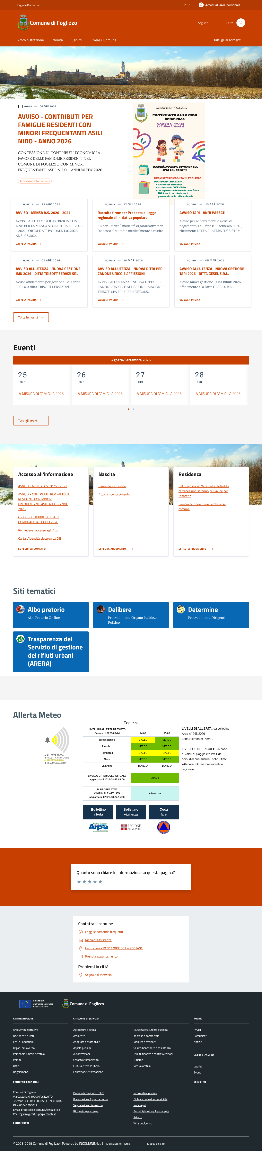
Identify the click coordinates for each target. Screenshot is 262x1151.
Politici (17, 1060)
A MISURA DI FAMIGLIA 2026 (41, 393)
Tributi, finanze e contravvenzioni (153, 1054)
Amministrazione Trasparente (151, 1111)
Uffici (16, 1066)
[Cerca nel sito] (240, 22)
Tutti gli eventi (28, 420)
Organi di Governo (24, 1048)
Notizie (198, 1042)
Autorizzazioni (81, 1054)
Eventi (197, 1072)
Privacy (137, 1117)
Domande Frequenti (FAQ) (88, 1093)
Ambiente (79, 1036)
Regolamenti (20, 1072)
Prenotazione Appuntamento (90, 1099)
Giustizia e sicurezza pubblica (150, 1029)
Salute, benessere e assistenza (152, 1048)
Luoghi (198, 1066)
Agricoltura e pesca (84, 1029)
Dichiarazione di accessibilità (150, 1099)
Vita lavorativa (142, 1066)
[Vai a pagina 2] (133, 409)
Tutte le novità (28, 317)
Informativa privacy (145, 1093)
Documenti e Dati (23, 1036)
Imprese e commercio (146, 1036)
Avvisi (197, 1029)
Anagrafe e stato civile (86, 1042)
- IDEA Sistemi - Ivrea (117, 1144)
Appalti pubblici (82, 1048)
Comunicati (200, 1036)
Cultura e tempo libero (86, 1066)
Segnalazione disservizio (88, 1105)
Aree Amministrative (25, 1029)
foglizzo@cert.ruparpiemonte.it (37, 1114)
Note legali (139, 1105)
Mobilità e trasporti (144, 1042)
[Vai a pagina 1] (128, 409)
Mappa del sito (156, 1144)
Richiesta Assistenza (85, 1111)
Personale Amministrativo (29, 1054)
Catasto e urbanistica (86, 1060)
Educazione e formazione (88, 1072)
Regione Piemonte (28, 5)
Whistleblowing (142, 1123)
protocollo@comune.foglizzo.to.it (40, 1110)
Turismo (138, 1060)
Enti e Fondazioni (23, 1042)
